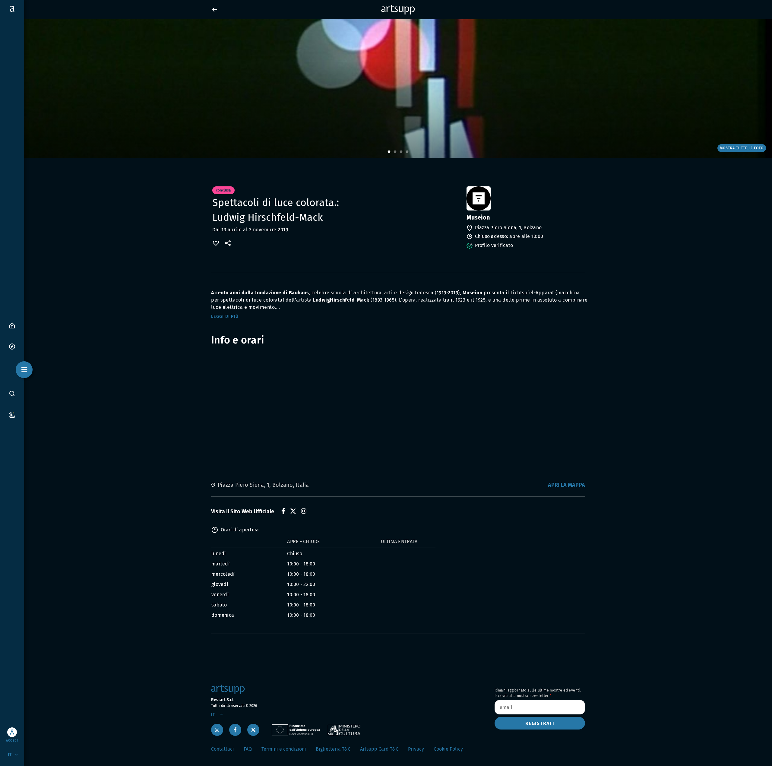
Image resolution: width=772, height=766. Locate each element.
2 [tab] (395, 152)
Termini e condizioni (283, 749)
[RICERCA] (12, 393)
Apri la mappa (566, 485)
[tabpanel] (386, 88)
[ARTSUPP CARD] (12, 414)
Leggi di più (225, 316)
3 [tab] (401, 152)
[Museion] (525, 198)
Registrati (539, 723)
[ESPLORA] (12, 346)
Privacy (416, 749)
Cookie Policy (448, 749)
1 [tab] (389, 152)
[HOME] (12, 325)
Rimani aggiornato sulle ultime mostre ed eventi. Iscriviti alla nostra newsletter (538, 693)
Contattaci (222, 749)
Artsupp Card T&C (379, 749)
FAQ (248, 749)
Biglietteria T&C (333, 749)
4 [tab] (407, 152)
